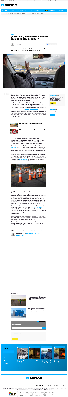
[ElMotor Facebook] (36, 385)
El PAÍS (22, 392)
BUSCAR (52, 114)
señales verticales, (23, 159)
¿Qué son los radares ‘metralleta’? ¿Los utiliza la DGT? (30, 123)
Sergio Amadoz (19, 43)
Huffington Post (23, 394)
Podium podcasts (32, 395)
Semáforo (21, 0)
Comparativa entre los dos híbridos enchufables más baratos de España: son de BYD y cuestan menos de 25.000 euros (59, 364)
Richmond (21, 395)
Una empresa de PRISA (12, 393)
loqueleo (45, 395)
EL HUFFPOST (6, 354)
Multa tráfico (10, 0)
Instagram (42, 230)
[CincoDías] (56, 5)
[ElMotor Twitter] (37, 385)
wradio (32, 394)
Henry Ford (34, 0)
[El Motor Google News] (42, 385)
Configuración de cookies (15, 385)
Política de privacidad (8, 385)
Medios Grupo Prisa (12, 395)
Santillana (32, 392)
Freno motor (39, 0)
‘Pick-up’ (6, 0)
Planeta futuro (48, 394)
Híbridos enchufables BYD (45, 0)
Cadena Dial (40, 394)
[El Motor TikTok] (40, 385)
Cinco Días (36, 394)
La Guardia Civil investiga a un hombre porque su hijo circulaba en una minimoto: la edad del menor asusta (37, 297)
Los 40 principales (27, 392)
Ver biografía (19, 235)
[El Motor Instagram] (39, 385)
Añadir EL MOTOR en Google (52, 44)
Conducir (17, 10)
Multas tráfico (21, 238)
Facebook (35, 230)
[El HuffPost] (61, 5)
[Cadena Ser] (66, 5)
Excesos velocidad (16, 0)
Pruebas (21, 10)
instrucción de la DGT (38, 207)
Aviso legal (2, 385)
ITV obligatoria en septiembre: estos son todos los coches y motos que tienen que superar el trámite (37, 310)
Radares (25, 238)
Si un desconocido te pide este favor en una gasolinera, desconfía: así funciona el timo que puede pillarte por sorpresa (47, 363)
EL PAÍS (5, 357)
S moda (41, 395)
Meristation (50, 395)
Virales (26, 10)
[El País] (50, 5)
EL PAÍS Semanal (44, 394)
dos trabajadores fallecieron (31, 109)
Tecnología (30, 10)
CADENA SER (6, 363)
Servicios (46, 10)
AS (4, 360)
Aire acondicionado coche (28, 0)
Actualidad (7, 10)
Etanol (55, 0)
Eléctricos (12, 10)
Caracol (53, 392)
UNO (29, 394)
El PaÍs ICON (36, 395)
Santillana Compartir (37, 392)
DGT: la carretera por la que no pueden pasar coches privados (32, 129)
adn (49, 392)
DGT (17, 238)
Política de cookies (21, 385)
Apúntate (52, 103)
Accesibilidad (27, 385)
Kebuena (52, 394)
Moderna (26, 395)
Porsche (51, 0)
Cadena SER (42, 392)
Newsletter (37, 10)
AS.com (45, 392)
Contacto (30, 385)
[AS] (53, 5)
